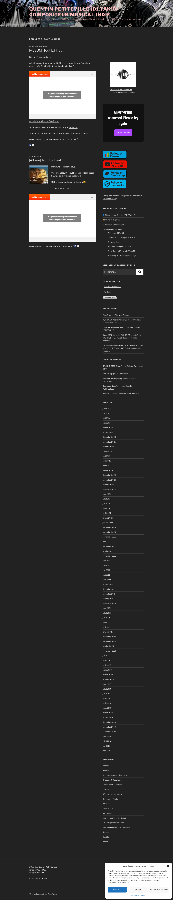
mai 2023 (106, 542)
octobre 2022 (108, 551)
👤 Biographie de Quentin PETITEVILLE (119, 215)
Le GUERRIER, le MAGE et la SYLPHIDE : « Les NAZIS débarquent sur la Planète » (122, 338)
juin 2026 (106, 413)
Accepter (117, 890)
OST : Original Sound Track (113, 822)
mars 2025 (107, 466)
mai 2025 (106, 456)
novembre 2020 (109, 641)
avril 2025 (107, 461)
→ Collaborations (112, 242)
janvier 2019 (108, 717)
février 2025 (108, 470)
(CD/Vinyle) (130, 92)
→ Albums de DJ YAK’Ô (115, 233)
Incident (106, 804)
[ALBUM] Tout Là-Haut (46, 50)
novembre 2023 (109, 532)
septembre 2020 (109, 651)
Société (106, 837)
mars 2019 (107, 708)
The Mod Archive (122, 315)
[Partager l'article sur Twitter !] (33, 145)
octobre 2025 (108, 446)
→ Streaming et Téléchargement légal (121, 255)
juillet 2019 (107, 689)
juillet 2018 (107, 741)
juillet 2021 (107, 613)
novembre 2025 (109, 442)
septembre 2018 (109, 731)
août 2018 (107, 736)
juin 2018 (106, 746)
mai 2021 (106, 622)
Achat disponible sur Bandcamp (44, 121)
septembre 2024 (109, 489)
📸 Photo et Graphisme (112, 220)
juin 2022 (106, 570)
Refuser (137, 890)
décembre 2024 (109, 475)
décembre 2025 (109, 437)
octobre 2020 (108, 646)
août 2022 (107, 560)
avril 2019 (107, 703)
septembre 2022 (109, 556)
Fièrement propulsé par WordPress (42, 894)
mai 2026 (106, 418)
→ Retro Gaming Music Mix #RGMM (120, 251)
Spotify (105, 196)
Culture (106, 789)
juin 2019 (106, 694)
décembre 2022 (109, 546)
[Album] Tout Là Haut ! (46, 160)
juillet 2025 (107, 451)
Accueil (106, 766)
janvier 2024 (108, 522)
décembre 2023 (109, 527)
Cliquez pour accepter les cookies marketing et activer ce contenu (62, 94)
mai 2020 (107, 660)
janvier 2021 (108, 632)
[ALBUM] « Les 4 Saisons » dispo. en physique (121, 394)
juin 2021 (106, 618)
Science (106, 832)
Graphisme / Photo (110, 799)
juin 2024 (106, 504)
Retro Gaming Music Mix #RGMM (116, 827)
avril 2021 (107, 627)
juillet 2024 (107, 499)
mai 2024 (106, 508)
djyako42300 (108, 320)
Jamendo (73, 127)
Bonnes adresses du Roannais (115, 775)
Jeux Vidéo (107, 813)
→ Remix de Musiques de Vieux (118, 246)
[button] (168, 866)
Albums (106, 770)
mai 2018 (106, 751)
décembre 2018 (109, 722)
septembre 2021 (109, 603)
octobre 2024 (108, 484)
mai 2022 (106, 575)
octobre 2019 (108, 679)
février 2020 (108, 675)
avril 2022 (107, 580)
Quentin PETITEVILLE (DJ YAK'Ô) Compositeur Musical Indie (73, 11)
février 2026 (108, 427)
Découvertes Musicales (112, 794)
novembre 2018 (109, 727)
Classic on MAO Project (112, 784)
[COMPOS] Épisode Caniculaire (115, 374)
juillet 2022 (107, 565)
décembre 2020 (109, 637)
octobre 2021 (108, 599)
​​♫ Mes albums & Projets (112, 229)
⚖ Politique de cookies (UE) (113, 224)
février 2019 (108, 713)
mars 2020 (107, 670)
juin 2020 (106, 656)
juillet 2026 (107, 408)
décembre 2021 (109, 589)
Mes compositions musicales (114, 818)
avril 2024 (107, 513)
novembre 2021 (109, 594)
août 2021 (107, 608)
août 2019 (107, 684)
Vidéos (105, 842)
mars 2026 (107, 423)
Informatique (108, 808)
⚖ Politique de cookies (137, 895)
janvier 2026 (108, 432)
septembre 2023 (109, 537)
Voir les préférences (159, 890)
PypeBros (107, 315)
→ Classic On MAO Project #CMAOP (120, 237)
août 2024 (107, 494)
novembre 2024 (109, 480)
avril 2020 (107, 665)
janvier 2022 (108, 584)
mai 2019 (106, 698)
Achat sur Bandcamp (112, 286)
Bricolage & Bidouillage (112, 780)
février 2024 (108, 518)
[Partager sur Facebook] (30, 145)
